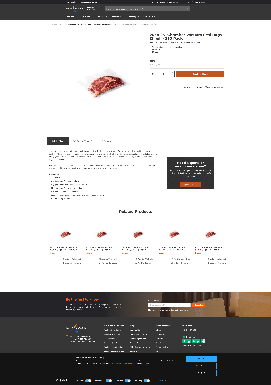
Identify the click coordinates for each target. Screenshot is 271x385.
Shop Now (94, 2)
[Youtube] (194, 330)
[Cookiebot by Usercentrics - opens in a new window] (61, 380)
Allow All (201, 359)
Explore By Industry (112, 330)
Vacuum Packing (84, 24)
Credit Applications (138, 334)
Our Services (109, 339)
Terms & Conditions (166, 310)
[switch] (109, 381)
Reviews (105, 140)
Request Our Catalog (113, 343)
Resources (116, 17)
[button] (72, 259)
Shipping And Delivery (140, 347)
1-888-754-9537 (84, 339)
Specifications (82, 140)
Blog (158, 351)
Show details (159, 381)
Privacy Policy (183, 310)
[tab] (58, 141)
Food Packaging (69, 24)
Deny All (201, 373)
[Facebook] (187, 330)
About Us (160, 330)
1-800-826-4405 (83, 337)
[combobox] (147, 8)
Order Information (138, 343)
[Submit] (187, 9)
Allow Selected (201, 366)
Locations (160, 334)
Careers (159, 339)
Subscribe (199, 305)
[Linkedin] (191, 330)
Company (132, 17)
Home (49, 24)
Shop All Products (112, 334)
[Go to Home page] (82, 8)
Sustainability (162, 347)
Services (100, 17)
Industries (85, 17)
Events (159, 343)
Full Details (58, 140)
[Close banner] (220, 356)
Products (70, 17)
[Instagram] (183, 330)
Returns (133, 351)
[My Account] (198, 9)
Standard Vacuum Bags (103, 24)
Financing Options (138, 339)
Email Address (153, 300)
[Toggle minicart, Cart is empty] (203, 9)
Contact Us (148, 17)
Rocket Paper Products (114, 347)
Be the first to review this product (185, 42)
